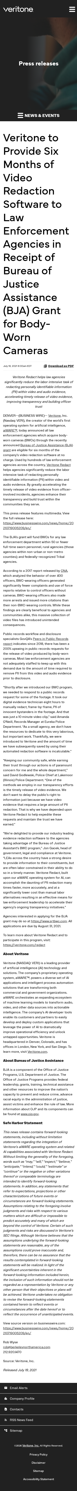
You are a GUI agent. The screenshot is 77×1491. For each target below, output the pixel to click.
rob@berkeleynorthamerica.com (26, 1347)
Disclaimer (38, 1462)
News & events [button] (42, 115)
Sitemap (13, 1430)
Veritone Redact (59, 465)
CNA (64, 571)
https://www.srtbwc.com (49, 921)
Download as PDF (61, 366)
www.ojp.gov (30, 1114)
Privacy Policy (38, 1454)
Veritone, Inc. (30, 1445)
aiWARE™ (10, 430)
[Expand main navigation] (72, 9)
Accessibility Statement (38, 1479)
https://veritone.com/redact (24, 945)
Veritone (54, 415)
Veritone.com (37, 1051)
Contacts (13, 1409)
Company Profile (19, 1398)
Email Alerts (16, 1388)
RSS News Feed (18, 1420)
